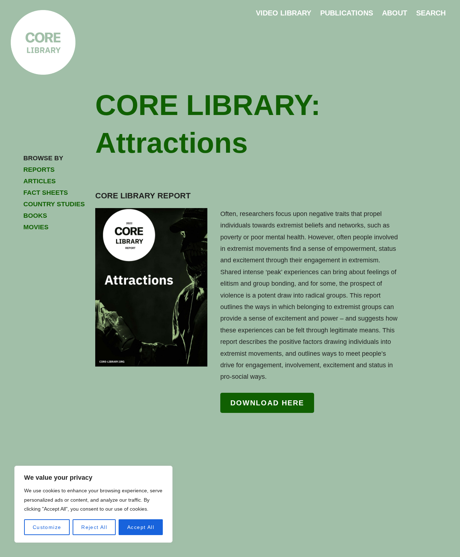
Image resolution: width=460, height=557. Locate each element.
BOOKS (35, 215)
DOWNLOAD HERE (267, 403)
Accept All (140, 527)
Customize (47, 527)
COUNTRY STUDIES (54, 204)
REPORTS (39, 169)
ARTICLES (39, 181)
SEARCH (431, 13)
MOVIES (36, 227)
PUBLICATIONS (346, 13)
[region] (93, 504)
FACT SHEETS (45, 192)
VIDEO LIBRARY (283, 13)
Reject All (94, 527)
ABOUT (394, 13)
